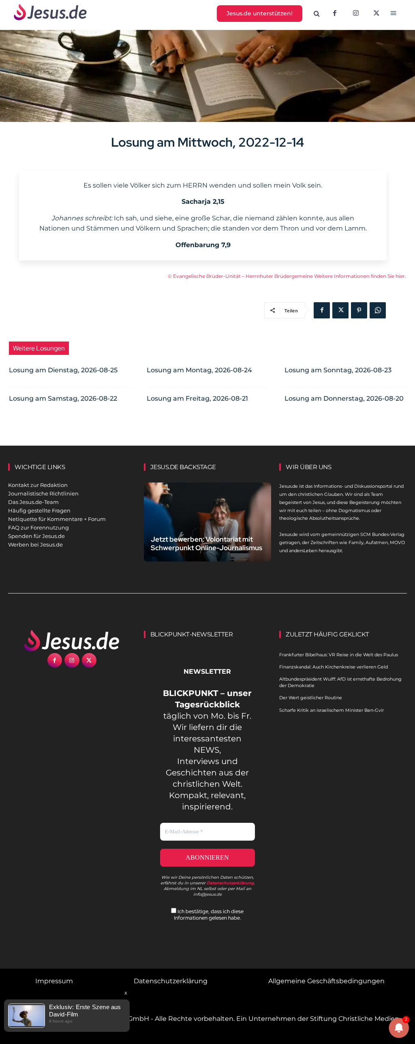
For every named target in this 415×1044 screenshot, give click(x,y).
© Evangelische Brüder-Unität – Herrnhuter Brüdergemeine (241, 276)
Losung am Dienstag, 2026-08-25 (63, 370)
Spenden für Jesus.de (36, 536)
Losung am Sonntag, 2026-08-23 (338, 370)
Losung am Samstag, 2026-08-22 (63, 398)
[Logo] (72, 640)
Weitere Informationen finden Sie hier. (360, 276)
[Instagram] (355, 13)
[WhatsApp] (378, 310)
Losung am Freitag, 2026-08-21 (197, 398)
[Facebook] (334, 13)
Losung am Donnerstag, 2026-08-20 (344, 398)
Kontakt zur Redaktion (38, 485)
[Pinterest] (359, 310)
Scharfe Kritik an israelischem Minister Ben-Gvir (331, 710)
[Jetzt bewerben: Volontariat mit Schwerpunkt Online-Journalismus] (208, 522)
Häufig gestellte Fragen (39, 510)
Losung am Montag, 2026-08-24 (199, 370)
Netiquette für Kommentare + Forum (57, 519)
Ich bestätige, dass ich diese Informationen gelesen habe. (209, 914)
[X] (376, 13)
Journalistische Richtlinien (43, 493)
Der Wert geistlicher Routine (310, 697)
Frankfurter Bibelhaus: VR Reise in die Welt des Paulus (338, 655)
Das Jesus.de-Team (33, 502)
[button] (316, 13)
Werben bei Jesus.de (35, 544)
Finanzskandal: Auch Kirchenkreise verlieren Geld (333, 667)
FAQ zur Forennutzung (38, 527)
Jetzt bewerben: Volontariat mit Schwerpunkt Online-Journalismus (206, 543)
